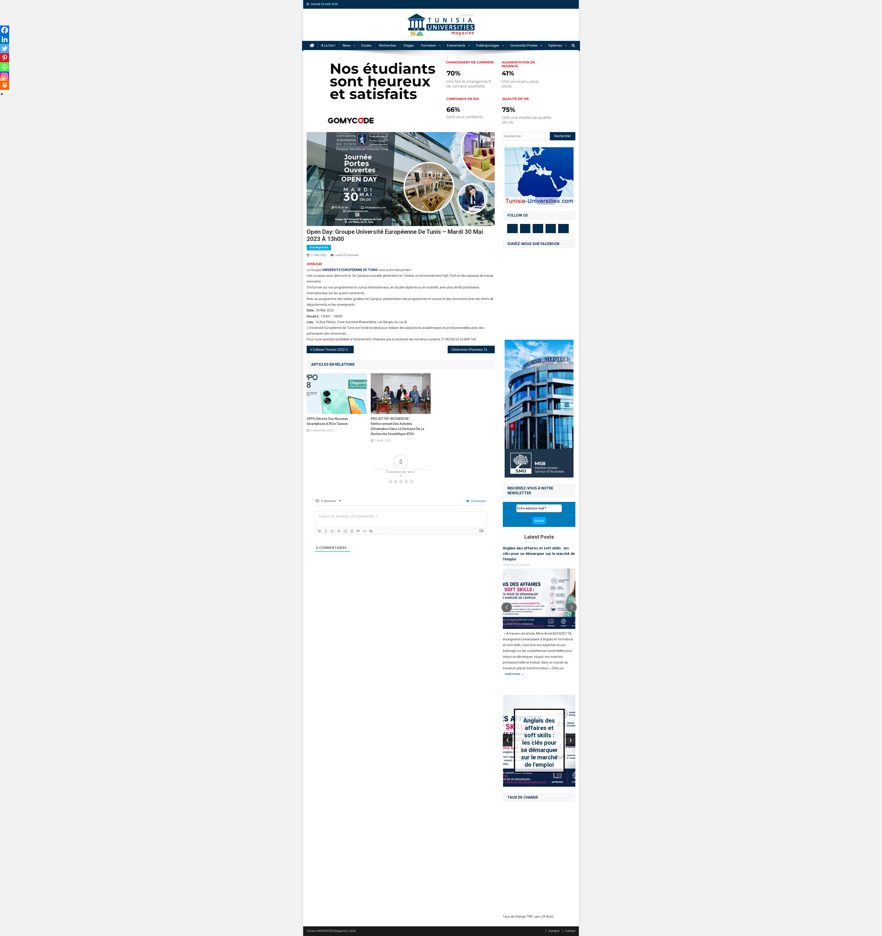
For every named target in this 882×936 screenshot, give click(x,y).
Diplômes (555, 45)
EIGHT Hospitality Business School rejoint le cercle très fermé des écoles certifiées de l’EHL (539, 553)
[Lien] (371, 531)
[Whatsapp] (4, 66)
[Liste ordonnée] (345, 531)
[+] (383, 530)
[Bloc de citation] (358, 531)
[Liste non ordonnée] (351, 531)
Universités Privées (524, 45)
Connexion (478, 501)
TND (529, 916)
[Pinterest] (4, 57)
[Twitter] (4, 48)
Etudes (367, 45)
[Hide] (2, 94)
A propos (554, 931)
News (347, 45)
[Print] (4, 85)
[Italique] (326, 531)
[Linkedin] (4, 39)
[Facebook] (4, 30)
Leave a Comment (347, 255)
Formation (428, 45)
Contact (570, 931)
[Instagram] (4, 76)
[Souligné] (332, 531)
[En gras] (319, 531)
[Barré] (339, 531)
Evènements (456, 45)
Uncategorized (318, 247)
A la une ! (328, 45)
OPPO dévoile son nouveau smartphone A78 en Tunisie (327, 421)
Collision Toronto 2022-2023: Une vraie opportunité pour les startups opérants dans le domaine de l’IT (333, 349)
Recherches (387, 45)
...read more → (513, 679)
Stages (409, 45)
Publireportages (487, 45)
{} (377, 530)
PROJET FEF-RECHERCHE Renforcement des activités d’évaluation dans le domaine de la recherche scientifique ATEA (397, 426)
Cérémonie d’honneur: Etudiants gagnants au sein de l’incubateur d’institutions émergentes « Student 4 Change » (473, 349)
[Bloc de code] (364, 531)
